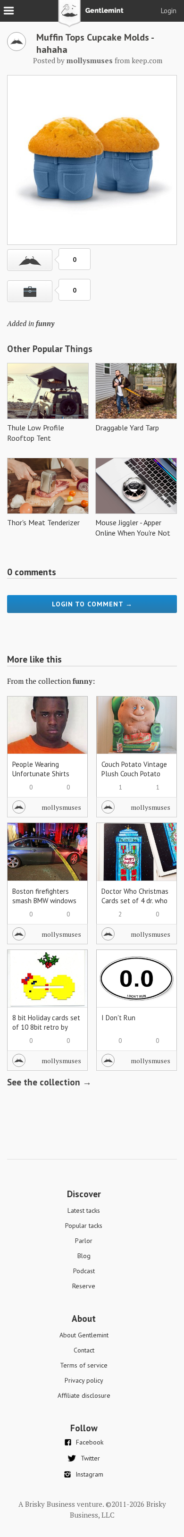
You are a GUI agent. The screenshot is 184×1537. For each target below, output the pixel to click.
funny (45, 323)
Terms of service (84, 1365)
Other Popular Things (49, 348)
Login (168, 10)
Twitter (90, 1458)
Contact (84, 1350)
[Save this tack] (29, 291)
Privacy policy (84, 1380)
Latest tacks (83, 1210)
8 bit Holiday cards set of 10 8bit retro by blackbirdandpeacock (46, 1027)
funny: (84, 681)
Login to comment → (92, 604)
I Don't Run (118, 1017)
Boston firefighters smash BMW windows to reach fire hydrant (44, 901)
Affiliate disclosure (84, 1395)
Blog (84, 1255)
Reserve (83, 1286)
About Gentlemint (84, 1335)
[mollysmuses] (16, 48)
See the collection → (49, 1082)
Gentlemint (92, 17)
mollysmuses (61, 807)
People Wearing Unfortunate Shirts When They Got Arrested (40, 778)
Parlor (83, 1240)
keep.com (147, 60)
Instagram (89, 1474)
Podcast (84, 1271)
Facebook (89, 1442)
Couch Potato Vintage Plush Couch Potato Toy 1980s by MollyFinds (134, 778)
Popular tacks (83, 1225)
